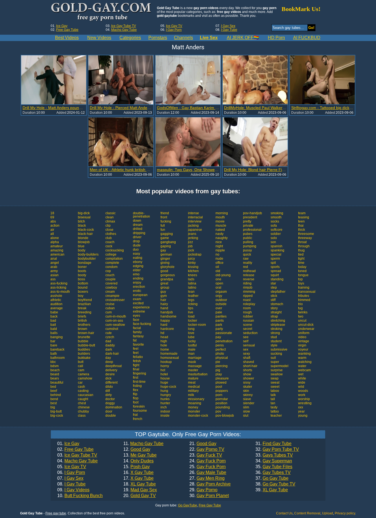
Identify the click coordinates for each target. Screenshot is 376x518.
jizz (190, 242)
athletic (55, 300)
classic (110, 213)
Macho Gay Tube (124, 30)
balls (54, 333)
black (82, 225)
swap (275, 378)
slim (246, 407)
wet (300, 374)
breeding (84, 312)
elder (137, 270)
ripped (248, 295)
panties (221, 316)
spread (276, 271)
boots (82, 271)
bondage (84, 262)
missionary (196, 399)
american (57, 254)
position (221, 403)
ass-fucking (58, 283)
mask (192, 362)
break (82, 308)
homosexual (169, 357)
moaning (194, 403)
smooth (276, 217)
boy (80, 295)
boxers (83, 291)
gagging (166, 233)
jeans (192, 233)
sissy (246, 382)
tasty (274, 407)
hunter (165, 403)
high (163, 341)
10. (80, 495)
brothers (84, 324)
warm (302, 357)
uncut (302, 320)
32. (277, 449)
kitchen (193, 271)
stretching (278, 320)
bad (53, 320)
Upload (327, 513)
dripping (139, 233)
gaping (165, 246)
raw (246, 258)
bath (53, 353)
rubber (248, 316)
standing (277, 279)
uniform (303, 333)
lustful (192, 345)
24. (207, 461)
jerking (193, 238)
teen (301, 221)
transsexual (306, 291)
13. (140, 455)
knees (192, 275)
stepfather (278, 291)
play (219, 374)
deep (109, 362)
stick (274, 295)
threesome (306, 233)
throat (302, 242)
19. (140, 490)
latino (192, 287)
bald (53, 328)
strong (275, 333)
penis (220, 345)
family (137, 332)
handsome (168, 316)
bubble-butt (86, 345)
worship (304, 399)
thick (301, 229)
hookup (166, 362)
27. (207, 478)
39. (271, 490)
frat (135, 414)
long (191, 328)
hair (163, 300)
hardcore (167, 328)
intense (193, 213)
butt (80, 362)
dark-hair (112, 353)
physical (222, 357)
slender (248, 403)
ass (53, 279)
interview (194, 221)
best (53, 403)
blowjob (84, 242)
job (190, 246)
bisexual (84, 217)
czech (109, 337)
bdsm (54, 366)
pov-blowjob (225, 415)
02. (75, 449)
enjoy (137, 282)
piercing (222, 366)
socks (275, 221)
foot (135, 402)
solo (274, 238)
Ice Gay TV (174, 26)
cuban (110, 308)
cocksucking (114, 250)
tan (273, 403)
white (302, 378)
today (302, 267)
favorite (138, 344)
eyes (136, 315)
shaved (248, 362)
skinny (248, 395)
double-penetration (141, 214)
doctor (110, 399)
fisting (137, 385)
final (136, 369)
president (250, 217)
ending (138, 278)
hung (164, 390)
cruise (110, 304)
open (219, 283)
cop (108, 271)
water (302, 366)
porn (219, 395)
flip (135, 394)
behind (55, 395)
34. (273, 461)
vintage (303, 341)
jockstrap (194, 254)
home (164, 349)
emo (136, 274)
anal (53, 258)
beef (53, 390)
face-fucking (142, 324)
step (274, 287)
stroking (276, 328)
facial (137, 328)
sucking (276, 353)
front (163, 217)
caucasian (85, 395)
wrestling (305, 403)
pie (218, 362)
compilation (114, 258)
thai (301, 225)
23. (205, 455)
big (52, 407)
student (276, 341)
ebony (137, 262)
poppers (222, 390)
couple (110, 279)
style (274, 345)
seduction (250, 333)
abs (53, 221)
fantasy (138, 336)
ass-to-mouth (60, 291)
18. (139, 484)
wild (301, 386)
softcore (276, 229)
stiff (273, 300)
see (246, 337)
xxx (300, 407)
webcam (304, 370)
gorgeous (167, 275)
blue (81, 246)
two (300, 316)
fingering (139, 373)
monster (194, 411)
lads (191, 279)
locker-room (197, 324)
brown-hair (86, 333)
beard (54, 374)
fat (135, 340)
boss (81, 279)
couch (110, 275)
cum (108, 312)
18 (52, 213)
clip (108, 225)
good (164, 271)
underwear (306, 328)
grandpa (166, 279)
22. (206, 449)
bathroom (57, 357)
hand (164, 308)
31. (273, 443)
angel (54, 262)
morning (222, 213)
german (166, 254)
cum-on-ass (114, 320)
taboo (275, 390)
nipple (220, 250)
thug (301, 250)
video (302, 337)
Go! (311, 28)
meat (191, 382)
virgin (302, 345)
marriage (194, 357)
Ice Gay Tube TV (123, 26)
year (301, 411)
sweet (275, 386)
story (274, 308)
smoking (277, 213)
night (219, 246)
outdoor (221, 300)
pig (218, 370)
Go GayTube (187, 505)
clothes (110, 233)
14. (138, 461)
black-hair (85, 233)
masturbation (198, 374)
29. (203, 490)
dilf (107, 390)
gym (163, 295)
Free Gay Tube (67, 30)
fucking (165, 221)
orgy (219, 295)
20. (139, 495)
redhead (249, 271)
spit (273, 262)
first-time (139, 381)
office (220, 262)
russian (248, 320)
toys (301, 283)
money (193, 407)
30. (209, 495)
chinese (84, 407)
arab (53, 267)
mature (193, 378)
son (273, 242)
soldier (276, 233)
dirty (108, 395)
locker (192, 320)
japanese (195, 229)
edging (138, 266)
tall (273, 399)
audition (56, 304)
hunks (165, 399)
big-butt (56, 411)
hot (162, 370)
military (193, 390)
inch (163, 407)
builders (84, 353)
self (245, 341)
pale (219, 312)
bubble (83, 341)
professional (252, 229)
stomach (277, 304)
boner (82, 267)
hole (163, 345)
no (217, 254)
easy (136, 253)
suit (273, 357)
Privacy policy (345, 513)
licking (193, 304)
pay (218, 337)
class (82, 415)
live (190, 312)
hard (163, 324)
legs (191, 300)
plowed (221, 382)
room (247, 308)
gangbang (168, 242)
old (218, 271)
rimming (249, 291)
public (247, 238)
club (108, 238)
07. (70, 478)
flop (135, 398)
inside (165, 415)
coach (110, 242)
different (111, 382)
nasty (220, 233)
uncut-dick (306, 324)
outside (221, 304)
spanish (276, 246)
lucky (192, 341)
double (110, 415)
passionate (224, 333)
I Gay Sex (228, 26)
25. (207, 467)
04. (77, 461)
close (109, 229)
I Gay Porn (174, 30)
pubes (247, 233)
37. (271, 478)
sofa (274, 225)
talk (273, 395)
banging (56, 337)
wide (301, 382)
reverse (248, 279)
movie (220, 221)
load (191, 316)
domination (113, 407)
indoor (165, 411)
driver (137, 237)
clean (109, 217)
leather (193, 295)
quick (247, 254)
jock (191, 250)
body (81, 250)
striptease (278, 324)
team (302, 213)
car (80, 382)
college (110, 254)
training (303, 287)
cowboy (111, 287)
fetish (137, 361)
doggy (110, 403)
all (52, 233)
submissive (279, 349)
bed (53, 386)
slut (245, 415)
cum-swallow (115, 324)
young (302, 415)
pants (220, 320)
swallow (277, 374)
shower (248, 378)
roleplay (249, 304)
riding (247, 283)
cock (108, 246)
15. (136, 467)
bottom (83, 283)
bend (54, 399)
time (301, 262)
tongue (303, 275)
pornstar (222, 399)
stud (274, 337)
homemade (169, 353)
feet (135, 352)
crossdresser (115, 300)
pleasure (222, 378)
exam (137, 299)
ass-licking (58, 287)
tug (300, 308)
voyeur (303, 349)
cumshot (111, 328)
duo (136, 249)
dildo (109, 386)
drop (136, 241)
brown (82, 328)
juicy (191, 258)
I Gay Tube (229, 30)
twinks (302, 312)
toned (302, 271)
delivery (111, 370)
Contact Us (284, 513)
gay (163, 250)
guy (163, 291)
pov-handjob (252, 213)
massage (195, 366)
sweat (275, 382)
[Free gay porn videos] (102, 12)
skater (247, 386)
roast (246, 300)
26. (207, 472)
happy (165, 320)
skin (246, 390)
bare (53, 345)
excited (138, 303)
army (54, 271)
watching (305, 362)
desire (110, 374)
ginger (165, 258)
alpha (54, 242)
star (273, 283)
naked (220, 229)
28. (210, 484)
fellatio (138, 357)
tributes (303, 295)
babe (54, 312)
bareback (57, 349)
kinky (192, 262)
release (248, 275)
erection (139, 286)
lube (191, 337)
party (219, 328)
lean (191, 291)
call (80, 366)
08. (71, 484)
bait (53, 324)
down (137, 220)
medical (194, 386)
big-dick (84, 213)
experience (141, 307)
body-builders (88, 254)
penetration (224, 341)
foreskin (139, 406)
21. (202, 443)
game (164, 238)
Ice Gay (61, 26)
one (218, 279)
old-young (223, 275)
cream (110, 291)
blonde (83, 238)
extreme (139, 311)
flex (135, 390)
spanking (277, 250)
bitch (81, 221)
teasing (303, 217)
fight (136, 365)
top (300, 279)
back (54, 316)
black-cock (86, 229)
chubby (83, 411)
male (191, 349)
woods (303, 390)
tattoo (275, 411)
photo (220, 353)
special (276, 254)
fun (162, 229)
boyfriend (85, 300)
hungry (165, 395)
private (248, 225)
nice (219, 242)
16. (138, 472)
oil (217, 267)
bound (83, 287)
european (140, 295)
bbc (53, 362)
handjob (166, 312)
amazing (56, 250)
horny (164, 366)
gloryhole (167, 267)
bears (54, 378)
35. (273, 467)
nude (219, 258)
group (164, 287)
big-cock (56, 415)
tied (301, 254)
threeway (305, 238)
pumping (249, 246)
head (164, 337)
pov (218, 411)
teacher (276, 415)
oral (218, 287)
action (54, 225)
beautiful (56, 382)
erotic (137, 290)
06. (71, 472)
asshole (56, 295)
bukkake (84, 357)
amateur (56, 246)
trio (300, 304)
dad (108, 341)
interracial (195, 217)
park (219, 324)
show (247, 374)
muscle (221, 225)
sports (275, 267)
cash (81, 386)
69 (52, 217)
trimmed (304, 300)
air (52, 229)
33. (274, 455)
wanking (304, 353)
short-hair (250, 366)
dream (138, 224)
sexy (246, 353)
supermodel (279, 366)
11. (143, 443)
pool (219, 386)
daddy (110, 345)
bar (52, 341)
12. (136, 449)
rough (247, 312)
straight (276, 312)
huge (164, 382)
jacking (193, 225)
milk (191, 395)
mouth (220, 217)
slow (246, 411)
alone (54, 238)
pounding (223, 407)
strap (274, 316)
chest (82, 403)
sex (245, 349)
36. (273, 472)
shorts (247, 370)
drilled (137, 228)
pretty (247, 221)
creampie (112, 295)
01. (68, 443)
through (304, 246)
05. (71, 467)
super (275, 362)
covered (111, 283)
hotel (164, 374)
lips (190, 308)
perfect (221, 349)
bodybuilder (87, 258)
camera (83, 374)
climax (110, 221)
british (82, 320)
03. (77, 455)
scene (247, 324)
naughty (222, 238)
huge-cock (168, 386)
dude (137, 245)
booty (82, 275)
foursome (140, 410)
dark (108, 349)
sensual (249, 345)
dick (108, 378)
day (108, 357)
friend (164, 213)
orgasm (221, 291)
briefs (82, 316)
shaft (246, 357)
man (191, 353)
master (193, 370)
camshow (85, 378)
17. (138, 478)
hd (162, 333)
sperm (275, 258)
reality (247, 262)
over (219, 308)
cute (108, 333)
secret (247, 328)
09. (73, 490)
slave (247, 399)
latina (192, 283)
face (136, 319)
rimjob (247, 287)
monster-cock (198, 415)
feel (135, 348)
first (135, 377)
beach (55, 370)
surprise (277, 370)
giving (165, 262)
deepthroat (113, 366)
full (162, 225)
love (191, 333)
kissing (193, 267)
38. (275, 484)
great (164, 283)
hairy (164, 304)
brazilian (84, 304)
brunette (84, 337)
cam (81, 370)
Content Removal (307, 513)
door (108, 411)
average (56, 308)
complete (112, 262)
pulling (248, 242)
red (245, 267)
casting (83, 390)
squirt (275, 275)
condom (111, 267)
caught (83, 399)
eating (137, 257)
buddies (84, 349)
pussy (247, 250)
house (165, 378)
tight (301, 258)
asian (54, 275)
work (301, 395)
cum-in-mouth (115, 316)
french (137, 419)
